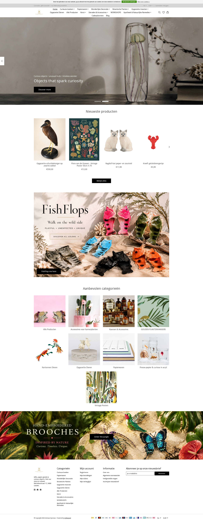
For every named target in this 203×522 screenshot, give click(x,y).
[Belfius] (127, 518)
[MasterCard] (99, 518)
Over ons (106, 472)
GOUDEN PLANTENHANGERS (153, 329)
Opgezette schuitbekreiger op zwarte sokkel (50, 164)
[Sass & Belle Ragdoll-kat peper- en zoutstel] (119, 139)
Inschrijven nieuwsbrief (111, 481)
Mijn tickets (84, 478)
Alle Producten (72, 12)
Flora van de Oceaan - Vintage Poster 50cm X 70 (84, 164)
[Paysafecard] (116, 518)
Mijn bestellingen (86, 475)
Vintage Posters (101, 405)
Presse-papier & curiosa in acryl (153, 367)
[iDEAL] (92, 518)
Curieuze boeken (63, 472)
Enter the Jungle (101, 436)
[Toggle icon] (159, 12)
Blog (107, 16)
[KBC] (134, 518)
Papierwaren (118, 367)
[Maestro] (123, 518)
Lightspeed (67, 518)
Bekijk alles (101, 180)
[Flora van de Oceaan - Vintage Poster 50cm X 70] (84, 139)
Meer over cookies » (144, 2)
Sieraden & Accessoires (65, 497)
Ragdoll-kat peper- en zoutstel (119, 163)
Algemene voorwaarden (111, 475)
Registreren (84, 472)
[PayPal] (96, 518)
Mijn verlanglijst (85, 481)
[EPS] (141, 518)
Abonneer (161, 473)
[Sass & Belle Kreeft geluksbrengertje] (153, 139)
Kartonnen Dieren (49, 367)
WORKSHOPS (116, 12)
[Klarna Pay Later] (154, 518)
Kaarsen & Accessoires (118, 329)
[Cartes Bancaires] (144, 518)
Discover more (44, 89)
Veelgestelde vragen (110, 478)
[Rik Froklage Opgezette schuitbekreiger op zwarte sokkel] (49, 139)
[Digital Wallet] (149, 518)
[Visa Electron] (120, 518)
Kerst (59, 494)
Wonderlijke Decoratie (65, 478)
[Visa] (103, 518)
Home (55, 9)
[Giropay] (137, 518)
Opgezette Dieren (57, 12)
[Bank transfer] (106, 518)
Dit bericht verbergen (129, 2)
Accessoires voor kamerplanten (84, 329)
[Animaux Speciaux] (39, 12)
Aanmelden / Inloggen (162, 6)
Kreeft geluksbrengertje (153, 163)
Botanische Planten (63, 481)
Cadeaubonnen (98, 16)
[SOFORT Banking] (113, 518)
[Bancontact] (110, 518)
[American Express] (130, 518)
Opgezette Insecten (64, 485)
